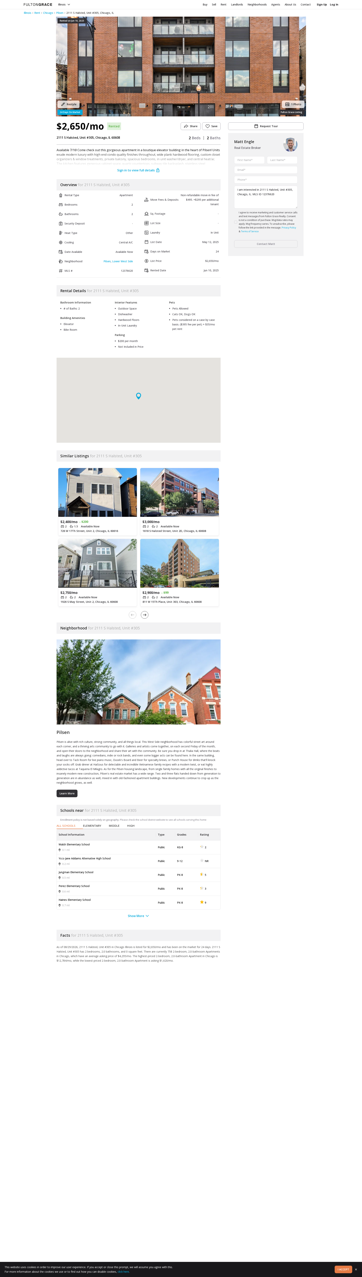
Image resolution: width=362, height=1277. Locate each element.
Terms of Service (250, 231)
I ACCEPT (343, 1269)
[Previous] (132, 615)
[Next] (144, 615)
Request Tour (269, 126)
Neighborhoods (257, 4)
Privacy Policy (289, 227)
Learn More (67, 793)
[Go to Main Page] (38, 4)
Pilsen (59, 13)
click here (123, 1271)
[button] (181, 66)
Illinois (62, 4)
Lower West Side (122, 261)
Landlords (237, 4)
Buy (205, 4)
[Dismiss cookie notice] (355, 1269)
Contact (306, 4)
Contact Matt (266, 244)
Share (193, 126)
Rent (223, 4)
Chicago (48, 13)
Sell (214, 4)
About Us (290, 4)
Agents (275, 4)
